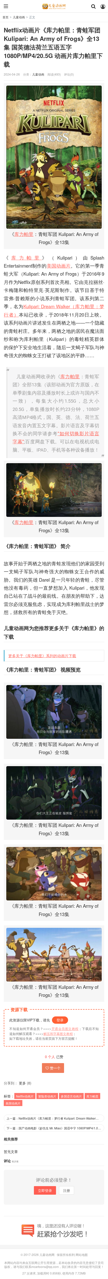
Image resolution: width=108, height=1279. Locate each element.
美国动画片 (59, 265)
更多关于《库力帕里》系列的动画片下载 (42, 655)
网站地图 (82, 1254)
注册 (66, 1190)
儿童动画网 (54, 6)
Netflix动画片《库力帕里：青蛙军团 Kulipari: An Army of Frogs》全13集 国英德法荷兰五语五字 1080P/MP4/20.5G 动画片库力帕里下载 (53, 47)
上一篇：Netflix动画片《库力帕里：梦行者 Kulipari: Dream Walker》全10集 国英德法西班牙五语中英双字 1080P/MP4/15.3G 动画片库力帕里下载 (55, 1118)
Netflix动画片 (25, 1096)
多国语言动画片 (71, 1096)
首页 (6, 17)
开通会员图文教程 (65, 1028)
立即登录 (45, 1190)
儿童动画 (19, 17)
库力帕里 (23, 234)
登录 (60, 1019)
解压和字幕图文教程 (58, 1033)
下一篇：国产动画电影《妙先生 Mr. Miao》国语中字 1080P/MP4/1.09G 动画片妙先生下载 (55, 1128)
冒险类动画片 (47, 1096)
